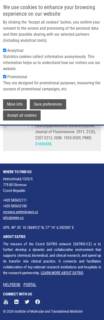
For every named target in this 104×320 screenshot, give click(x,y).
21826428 (43, 144)
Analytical (15, 50)
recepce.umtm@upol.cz (20, 212)
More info (15, 104)
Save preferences (48, 104)
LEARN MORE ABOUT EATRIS (62, 273)
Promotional (17, 76)
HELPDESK (11, 284)
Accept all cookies (22, 115)
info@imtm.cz (13, 217)
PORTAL (29, 284)
